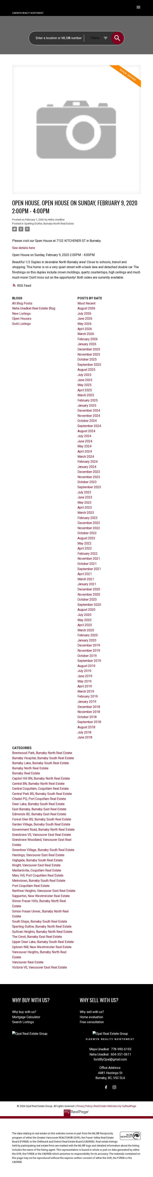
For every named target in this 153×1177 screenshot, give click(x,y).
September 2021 (89, 569)
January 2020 (86, 640)
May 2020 (84, 620)
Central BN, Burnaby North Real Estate (38, 784)
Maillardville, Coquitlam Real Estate (36, 870)
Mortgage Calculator (26, 1017)
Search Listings (23, 1022)
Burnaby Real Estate (26, 773)
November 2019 (88, 650)
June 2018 (84, 737)
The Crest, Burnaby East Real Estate (37, 937)
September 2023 (89, 487)
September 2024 (89, 426)
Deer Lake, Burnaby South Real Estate (38, 804)
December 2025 (88, 349)
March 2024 (85, 457)
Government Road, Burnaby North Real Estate (43, 829)
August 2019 (86, 666)
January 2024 (86, 467)
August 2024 (86, 431)
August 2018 (86, 727)
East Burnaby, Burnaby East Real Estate (39, 809)
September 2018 (89, 722)
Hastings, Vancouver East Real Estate (38, 855)
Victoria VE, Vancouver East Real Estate (39, 967)
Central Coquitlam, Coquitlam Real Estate (40, 789)
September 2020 (89, 605)
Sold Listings (21, 324)
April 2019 (84, 686)
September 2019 (89, 661)
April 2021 (84, 574)
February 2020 (87, 635)
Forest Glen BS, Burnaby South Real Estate (41, 819)
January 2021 (86, 584)
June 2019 (84, 676)
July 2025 (84, 375)
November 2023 (88, 477)
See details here (23, 248)
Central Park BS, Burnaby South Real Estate (42, 794)
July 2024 (84, 436)
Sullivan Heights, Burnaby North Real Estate (42, 932)
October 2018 (87, 717)
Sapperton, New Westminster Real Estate (41, 896)
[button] (106, 1087)
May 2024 (84, 446)
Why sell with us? (92, 1012)
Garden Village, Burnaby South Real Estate (41, 824)
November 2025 (88, 354)
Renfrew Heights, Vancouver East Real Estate (43, 891)
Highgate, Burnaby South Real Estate (37, 860)
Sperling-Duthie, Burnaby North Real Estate (49, 223)
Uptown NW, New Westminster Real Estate (42, 947)
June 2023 (84, 497)
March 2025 (85, 395)
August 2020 (86, 610)
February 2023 (87, 518)
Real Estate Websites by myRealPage (115, 1106)
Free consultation (92, 1022)
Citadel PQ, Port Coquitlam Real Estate (39, 799)
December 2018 (88, 707)
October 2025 (87, 359)
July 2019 (84, 671)
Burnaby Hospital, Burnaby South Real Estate (43, 758)
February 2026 (87, 339)
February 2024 (87, 461)
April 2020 (84, 625)
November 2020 (88, 594)
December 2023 (88, 472)
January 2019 (86, 702)
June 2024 (84, 441)
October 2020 (87, 599)
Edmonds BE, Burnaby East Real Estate (39, 814)
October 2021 (87, 564)
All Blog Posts (22, 303)
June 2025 (84, 380)
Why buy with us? (24, 1012)
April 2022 (84, 548)
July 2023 (84, 492)
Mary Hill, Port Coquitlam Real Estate (37, 875)
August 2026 (86, 308)
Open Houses (21, 318)
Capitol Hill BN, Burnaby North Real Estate (41, 778)
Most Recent (86, 303)
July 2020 (84, 615)
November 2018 (88, 712)
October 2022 (87, 533)
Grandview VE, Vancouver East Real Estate (41, 835)
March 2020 (85, 630)
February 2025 (87, 400)
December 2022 (88, 523)
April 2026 (84, 329)
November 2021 (88, 558)
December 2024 (88, 410)
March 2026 (85, 334)
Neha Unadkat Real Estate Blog (33, 308)
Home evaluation (91, 1017)
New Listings (21, 313)
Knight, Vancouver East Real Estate (36, 865)
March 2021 (85, 579)
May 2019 (84, 681)
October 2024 (87, 421)
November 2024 (88, 416)
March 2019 (85, 691)
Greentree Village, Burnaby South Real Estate (43, 850)
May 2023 (84, 502)
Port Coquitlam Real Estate (31, 886)
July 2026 (84, 313)
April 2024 (84, 451)
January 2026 (86, 344)
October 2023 (87, 482)
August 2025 (86, 370)
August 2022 (86, 538)
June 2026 (84, 318)
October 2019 (87, 656)
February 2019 (87, 696)
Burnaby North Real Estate (30, 768)
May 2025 (84, 385)
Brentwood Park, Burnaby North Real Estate (42, 753)
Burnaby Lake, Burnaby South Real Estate (40, 763)
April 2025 (84, 390)
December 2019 (88, 645)
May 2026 (84, 324)
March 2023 (85, 513)
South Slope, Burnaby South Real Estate (39, 921)
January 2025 (86, 405)
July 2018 (84, 732)
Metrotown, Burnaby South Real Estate (38, 881)
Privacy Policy (84, 1106)
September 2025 (89, 365)
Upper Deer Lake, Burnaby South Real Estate (43, 942)
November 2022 (88, 528)
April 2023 (84, 507)
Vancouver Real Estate (27, 962)
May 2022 (84, 543)
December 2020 (88, 589)
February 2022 (87, 553)
